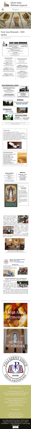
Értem (15, 427)
